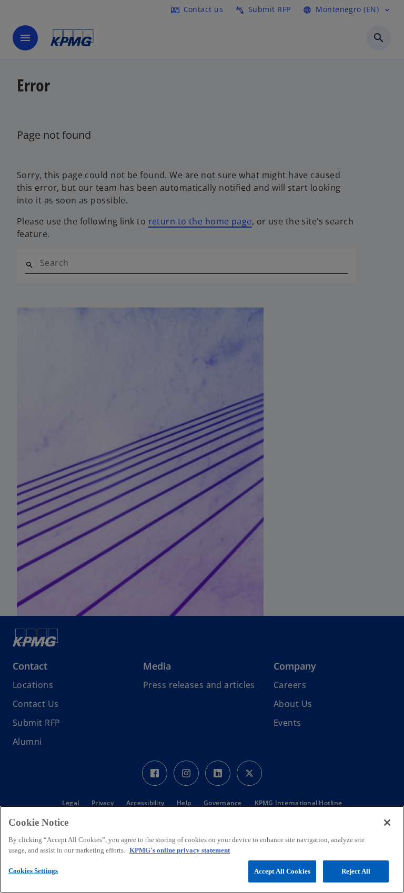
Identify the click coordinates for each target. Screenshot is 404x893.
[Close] (387, 822)
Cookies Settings (33, 871)
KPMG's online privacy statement (179, 850)
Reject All (355, 871)
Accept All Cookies (282, 871)
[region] (202, 849)
